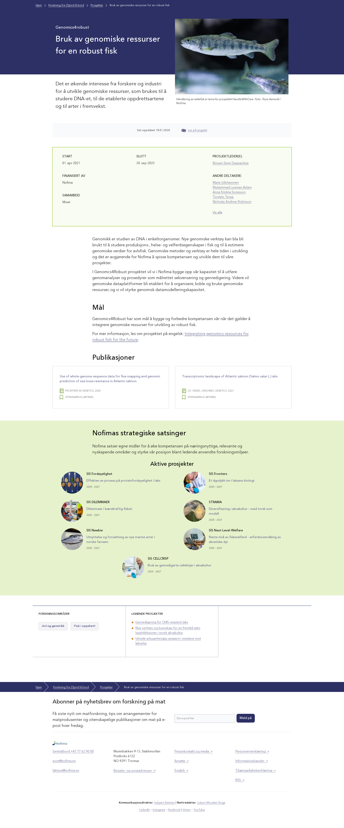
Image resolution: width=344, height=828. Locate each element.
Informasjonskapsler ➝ (251, 761)
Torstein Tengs (223, 197)
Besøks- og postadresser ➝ (134, 770)
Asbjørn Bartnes (164, 802)
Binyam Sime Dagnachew (231, 163)
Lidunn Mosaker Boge (211, 802)
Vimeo (187, 810)
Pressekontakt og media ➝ (193, 751)
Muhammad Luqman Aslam (232, 187)
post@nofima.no (64, 761)
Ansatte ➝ (181, 761)
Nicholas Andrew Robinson (232, 202)
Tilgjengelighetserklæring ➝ (255, 770)
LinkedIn (144, 810)
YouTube (199, 810)
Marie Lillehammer (226, 182)
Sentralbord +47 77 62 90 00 (73, 751)
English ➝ (181, 770)
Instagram (159, 810)
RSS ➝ (239, 780)
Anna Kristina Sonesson (229, 192)
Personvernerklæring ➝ (252, 751)
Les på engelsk (197, 130)
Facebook (174, 810)
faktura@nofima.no (66, 770)
